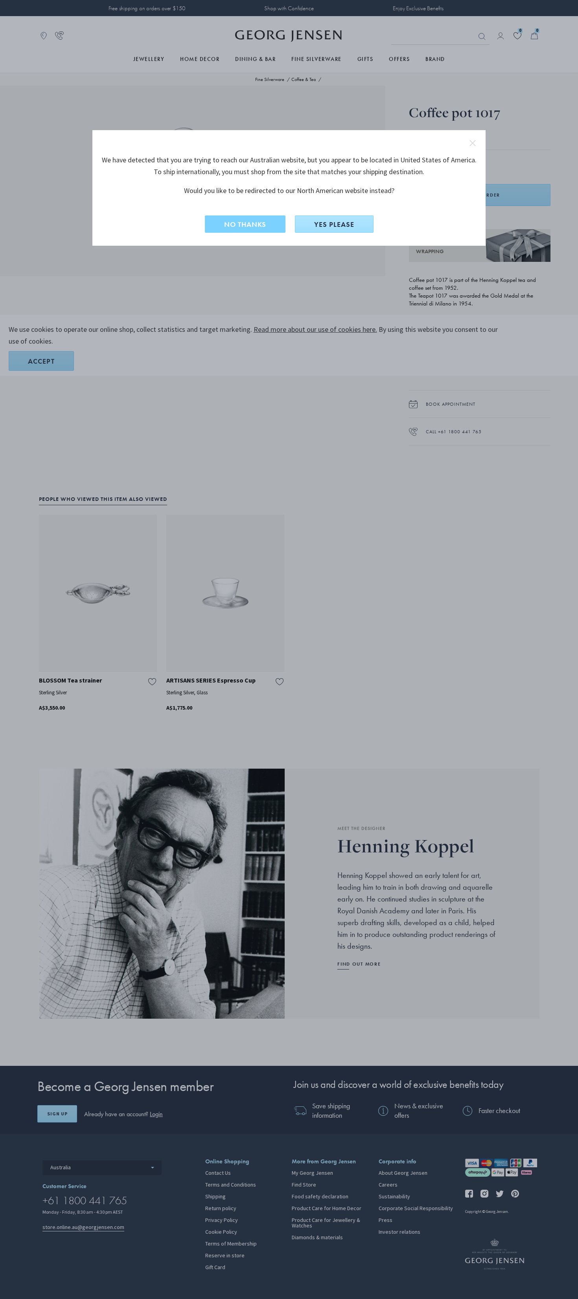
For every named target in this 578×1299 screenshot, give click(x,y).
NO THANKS (245, 224)
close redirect (472, 143)
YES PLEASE (334, 224)
